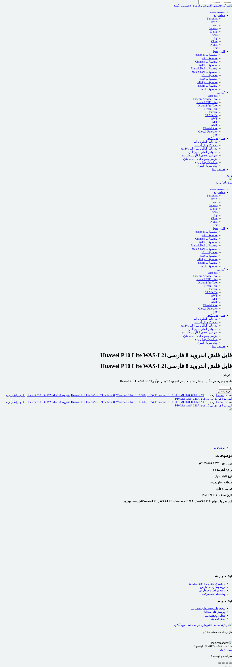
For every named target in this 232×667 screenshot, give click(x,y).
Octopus (213, 95)
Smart (214, 25)
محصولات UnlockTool (204, 68)
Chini (214, 41)
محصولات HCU (208, 78)
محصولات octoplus (206, 54)
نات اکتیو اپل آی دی (206, 145)
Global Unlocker (208, 131)
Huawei (213, 21)
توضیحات (219, 447)
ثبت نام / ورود (224, 182)
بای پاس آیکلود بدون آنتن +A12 (199, 148)
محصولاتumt (209, 89)
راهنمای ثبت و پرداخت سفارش (206, 583)
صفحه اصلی (217, 11)
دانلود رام (219, 15)
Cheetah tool (210, 128)
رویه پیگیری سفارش (212, 587)
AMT (214, 125)
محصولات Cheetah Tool (204, 71)
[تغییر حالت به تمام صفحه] (226, 663)
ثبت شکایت (218, 618)
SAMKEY (211, 115)
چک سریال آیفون (207, 165)
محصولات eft (210, 58)
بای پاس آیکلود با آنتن (205, 141)
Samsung (212, 18)
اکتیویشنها (219, 51)
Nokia (214, 44)
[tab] (112, 447)
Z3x (215, 134)
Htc (215, 47)
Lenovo (213, 28)
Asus (215, 34)
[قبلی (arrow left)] (230, 666)
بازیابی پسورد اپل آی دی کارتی (199, 158)
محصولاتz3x (210, 75)
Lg (216, 38)
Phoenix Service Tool (205, 99)
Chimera (213, 112)
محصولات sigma (208, 85)
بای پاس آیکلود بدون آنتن (203, 152)
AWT (214, 118)
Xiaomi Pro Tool (208, 105)
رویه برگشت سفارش (212, 590)
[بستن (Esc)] (219, 663)
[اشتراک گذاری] (223, 663)
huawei (220, 395)
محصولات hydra (208, 65)
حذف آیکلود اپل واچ (206, 162)
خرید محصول (224, 391)
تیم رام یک (226, 649)
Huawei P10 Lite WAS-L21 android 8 (93, 395)
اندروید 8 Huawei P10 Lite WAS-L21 (48, 395)
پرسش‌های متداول (214, 611)
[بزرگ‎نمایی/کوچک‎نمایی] (230, 663)
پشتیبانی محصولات (213, 593)
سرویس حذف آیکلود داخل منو (200, 155)
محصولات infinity (207, 82)
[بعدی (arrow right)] (226, 666)
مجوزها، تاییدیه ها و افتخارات (208, 608)
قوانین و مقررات (215, 615)
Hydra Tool (211, 108)
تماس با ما (218, 169)
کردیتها (221, 92)
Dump (214, 31)
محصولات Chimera (206, 61)
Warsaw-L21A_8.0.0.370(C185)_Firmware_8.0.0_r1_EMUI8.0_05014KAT (160, 395)
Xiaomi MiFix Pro (207, 102)
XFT (215, 121)
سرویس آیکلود (216, 138)
